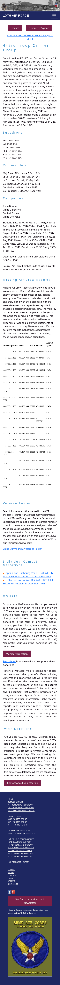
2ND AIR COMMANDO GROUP (21, 847)
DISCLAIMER (13, 884)
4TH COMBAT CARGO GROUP (20, 856)
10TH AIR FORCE (15, 15)
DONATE (11, 869)
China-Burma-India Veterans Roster (22, 548)
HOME (10, 799)
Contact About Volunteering (22, 783)
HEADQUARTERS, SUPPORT (19, 842)
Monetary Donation (17, 654)
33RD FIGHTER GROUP (17, 819)
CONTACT (12, 875)
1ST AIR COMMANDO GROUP (20, 845)
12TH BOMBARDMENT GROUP (21, 807)
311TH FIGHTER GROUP (18, 824)
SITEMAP (11, 881)
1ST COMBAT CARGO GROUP (20, 850)
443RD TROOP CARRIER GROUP (21, 833)
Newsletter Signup (39, 28)
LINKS (10, 878)
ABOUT (11, 872)
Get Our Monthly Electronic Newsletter (30, 901)
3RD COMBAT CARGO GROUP (20, 853)
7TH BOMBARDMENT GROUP (20, 804)
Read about (9, 661)
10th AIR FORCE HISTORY (18, 862)
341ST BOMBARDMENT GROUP (21, 810)
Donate (15, 28)
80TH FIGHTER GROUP (17, 822)
